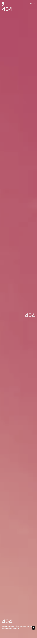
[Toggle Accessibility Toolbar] (33, 628)
